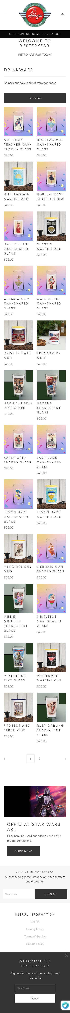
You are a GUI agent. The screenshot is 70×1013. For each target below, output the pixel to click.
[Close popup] (66, 955)
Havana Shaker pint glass (49, 408)
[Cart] (62, 15)
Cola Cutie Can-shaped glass (49, 303)
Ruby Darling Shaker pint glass (50, 730)
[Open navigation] (7, 15)
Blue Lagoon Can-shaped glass (50, 144)
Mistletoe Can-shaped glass (49, 621)
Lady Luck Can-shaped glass (49, 462)
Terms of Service (35, 936)
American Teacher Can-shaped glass (18, 144)
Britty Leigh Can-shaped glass (16, 249)
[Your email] (19, 894)
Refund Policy (35, 944)
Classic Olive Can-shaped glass (18, 303)
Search (35, 922)
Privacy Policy (35, 929)
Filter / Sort (35, 98)
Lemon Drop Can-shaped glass (16, 517)
